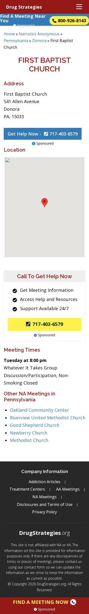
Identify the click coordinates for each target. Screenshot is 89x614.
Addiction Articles (44, 481)
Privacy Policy (44, 512)
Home (9, 34)
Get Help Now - (43, 134)
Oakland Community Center (39, 410)
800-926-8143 (72, 20)
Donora (39, 40)
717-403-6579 (47, 324)
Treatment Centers (27, 489)
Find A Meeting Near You (23, 18)
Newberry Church (28, 433)
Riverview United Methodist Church (47, 418)
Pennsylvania (16, 40)
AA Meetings (68, 489)
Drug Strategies (24, 7)
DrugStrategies (44, 532)
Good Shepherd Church (34, 425)
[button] (44, 202)
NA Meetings (44, 497)
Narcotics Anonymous (39, 34)
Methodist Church (29, 440)
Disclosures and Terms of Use (44, 504)
